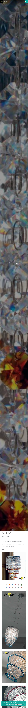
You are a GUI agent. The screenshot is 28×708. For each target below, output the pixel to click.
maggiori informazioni (10, 704)
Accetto (18, 704)
